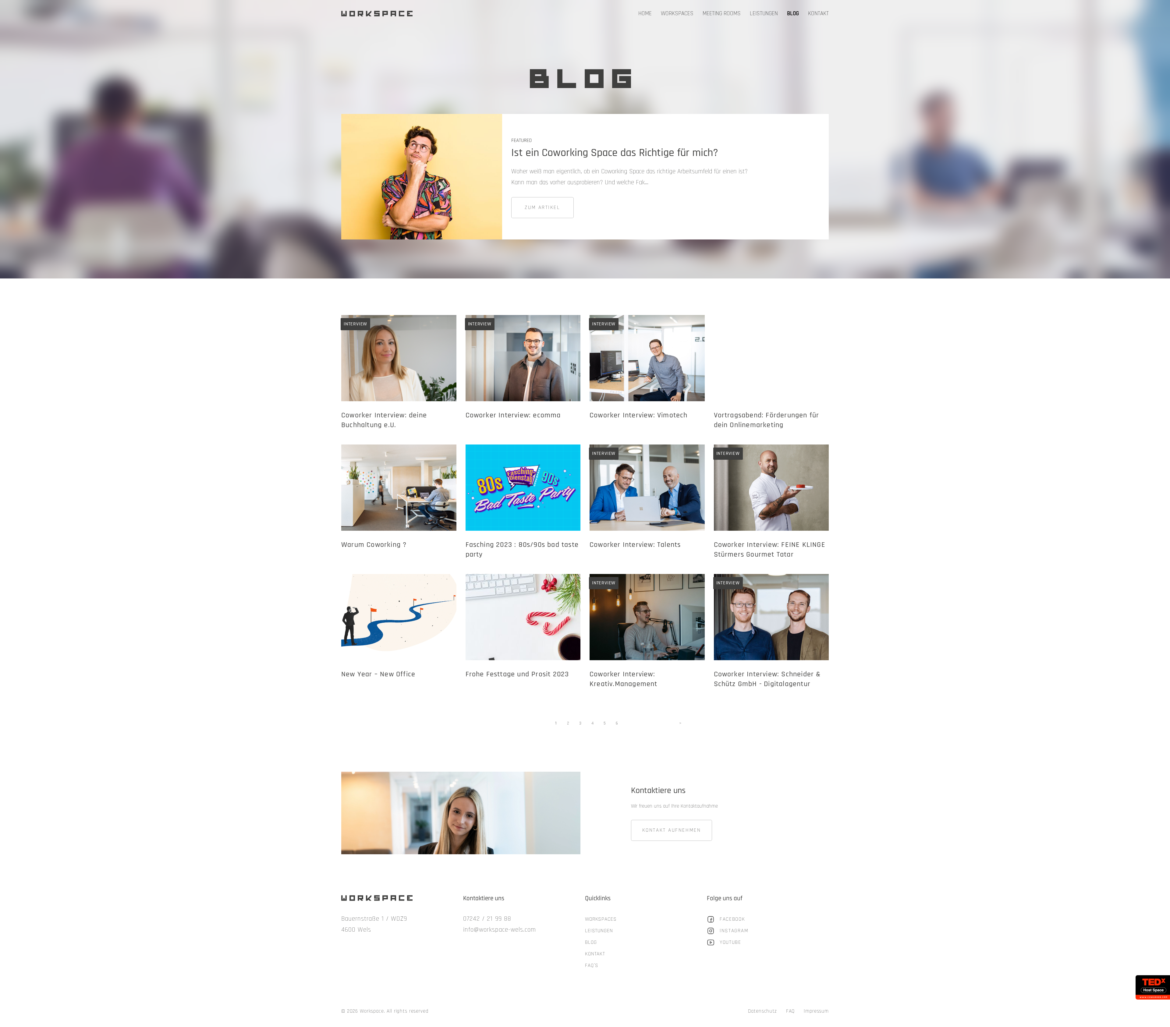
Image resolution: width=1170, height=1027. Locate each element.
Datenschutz (762, 1011)
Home (645, 13)
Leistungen (764, 13)
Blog (793, 13)
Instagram (734, 930)
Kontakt (818, 13)
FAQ (790, 1011)
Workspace (378, 13)
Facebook (732, 919)
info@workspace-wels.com (499, 930)
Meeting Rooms (722, 13)
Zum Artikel (542, 207)
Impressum (816, 1011)
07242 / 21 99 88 (487, 919)
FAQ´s (591, 965)
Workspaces (677, 13)
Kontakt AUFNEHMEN (671, 830)
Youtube (730, 942)
